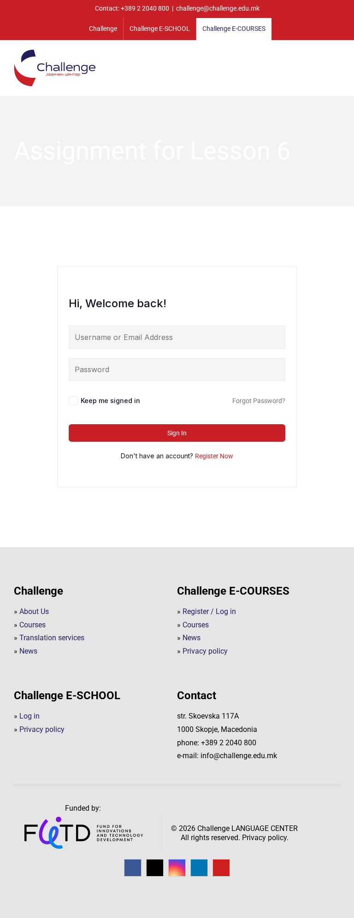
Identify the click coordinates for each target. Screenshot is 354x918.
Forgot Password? (258, 400)
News (28, 651)
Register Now (214, 456)
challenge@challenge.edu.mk (218, 8)
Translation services (51, 637)
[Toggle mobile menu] (336, 55)
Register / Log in (209, 611)
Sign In (177, 433)
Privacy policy (205, 651)
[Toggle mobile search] (320, 55)
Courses (32, 624)
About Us (34, 611)
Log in (29, 716)
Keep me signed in (110, 400)
